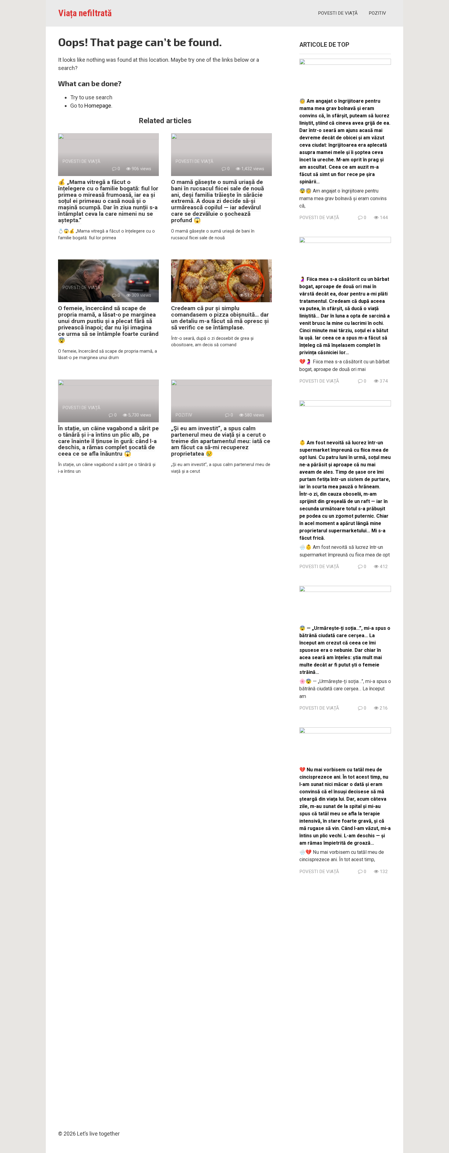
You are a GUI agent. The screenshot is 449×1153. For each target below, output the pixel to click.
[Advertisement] (345, 1000)
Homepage (97, 105)
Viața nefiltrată (85, 13)
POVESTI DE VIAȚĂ (338, 13)
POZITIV (377, 13)
